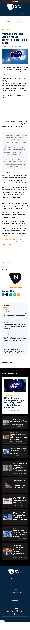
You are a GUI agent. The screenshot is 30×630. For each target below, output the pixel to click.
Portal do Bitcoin (15, 7)
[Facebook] (8, 611)
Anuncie (15, 589)
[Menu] (27, 13)
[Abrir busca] (23, 13)
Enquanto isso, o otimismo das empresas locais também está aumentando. (12, 242)
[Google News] (15, 614)
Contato (15, 582)
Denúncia (15, 600)
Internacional (6, 29)
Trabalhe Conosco (15, 592)
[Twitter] (12, 611)
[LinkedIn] (21, 611)
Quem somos (15, 579)
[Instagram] (17, 611)
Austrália (9, 262)
